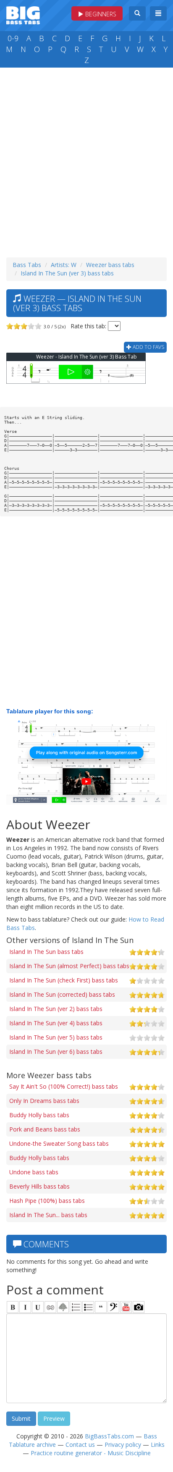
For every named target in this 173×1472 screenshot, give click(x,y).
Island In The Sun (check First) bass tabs (63, 980)
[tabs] (113, 1307)
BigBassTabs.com (109, 1436)
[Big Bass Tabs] (23, 14)
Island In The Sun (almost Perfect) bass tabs (69, 966)
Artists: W (63, 265)
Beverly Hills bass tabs (39, 1186)
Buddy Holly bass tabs (39, 1115)
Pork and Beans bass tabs (44, 1129)
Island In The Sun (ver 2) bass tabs (55, 1009)
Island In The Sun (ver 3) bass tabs (67, 273)
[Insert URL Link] (50, 1307)
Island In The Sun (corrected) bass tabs (62, 994)
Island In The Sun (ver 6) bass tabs (55, 1052)
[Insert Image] (63, 1307)
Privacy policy (123, 1444)
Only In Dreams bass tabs (44, 1101)
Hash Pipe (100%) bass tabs (47, 1201)
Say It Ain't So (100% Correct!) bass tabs (63, 1086)
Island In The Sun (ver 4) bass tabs (55, 1023)
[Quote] (101, 1307)
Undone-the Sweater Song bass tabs (59, 1143)
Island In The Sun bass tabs (46, 952)
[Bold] (12, 1307)
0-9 (13, 38)
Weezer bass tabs (110, 265)
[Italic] (25, 1307)
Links (158, 1444)
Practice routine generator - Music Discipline (91, 1453)
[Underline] (38, 1307)
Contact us (80, 1444)
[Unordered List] (88, 1307)
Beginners (100, 14)
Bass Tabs (27, 265)
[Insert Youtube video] (126, 1307)
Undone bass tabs (33, 1172)
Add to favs (147, 347)
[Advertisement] (86, 160)
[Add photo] (138, 1307)
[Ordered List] (75, 1307)
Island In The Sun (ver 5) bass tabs (55, 1037)
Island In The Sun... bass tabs (48, 1215)
